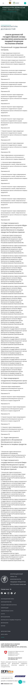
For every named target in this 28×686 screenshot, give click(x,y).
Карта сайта (4, 634)
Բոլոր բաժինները (3, 3)
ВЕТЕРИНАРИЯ (4, 622)
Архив (2, 637)
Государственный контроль (9, 604)
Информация (4, 607)
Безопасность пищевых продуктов (11, 619)
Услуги (3, 613)
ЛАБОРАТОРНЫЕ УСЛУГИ (7, 610)
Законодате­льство (6, 601)
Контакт (3, 625)
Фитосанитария (5, 616)
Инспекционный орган (14, 9)
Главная (4, 9)
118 (10, 589)
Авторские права (5, 631)
